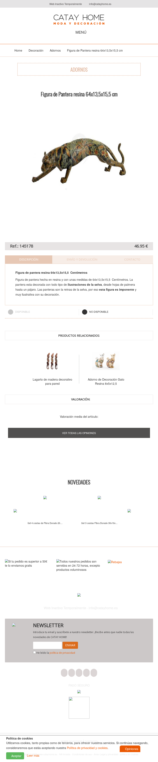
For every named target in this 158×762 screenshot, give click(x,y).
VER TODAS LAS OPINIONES (79, 433)
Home (18, 50)
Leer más (33, 755)
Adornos (55, 50)
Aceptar (15, 756)
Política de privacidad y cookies (87, 748)
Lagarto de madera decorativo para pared (50, 381)
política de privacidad (62, 653)
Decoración (36, 50)
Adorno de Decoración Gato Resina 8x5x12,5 (103, 381)
